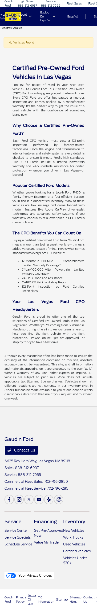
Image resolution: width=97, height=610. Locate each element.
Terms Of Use (32, 599)
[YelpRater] (48, 499)
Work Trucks (73, 537)
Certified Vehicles (77, 551)
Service (12, 521)
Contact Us (24, 450)
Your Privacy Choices (35, 575)
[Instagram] (19, 499)
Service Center (16, 530)
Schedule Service (18, 544)
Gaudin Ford (9, 599)
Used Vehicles (74, 544)
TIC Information (46, 599)
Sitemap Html (75, 599)
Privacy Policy (21, 599)
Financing (45, 521)
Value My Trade (46, 542)
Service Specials (17, 537)
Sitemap (62, 599)
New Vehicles (73, 530)
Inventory (74, 521)
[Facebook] (9, 499)
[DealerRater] (58, 499)
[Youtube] (39, 499)
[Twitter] (29, 499)
